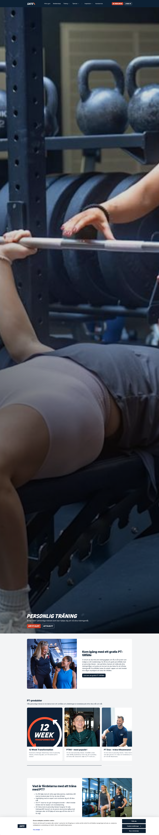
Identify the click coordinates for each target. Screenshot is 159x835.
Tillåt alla (133, 821)
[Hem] (31, 3)
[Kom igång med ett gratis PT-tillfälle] (52, 664)
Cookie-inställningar (133, 826)
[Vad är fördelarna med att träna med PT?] (107, 803)
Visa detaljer (36, 829)
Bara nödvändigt (134, 831)
